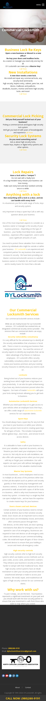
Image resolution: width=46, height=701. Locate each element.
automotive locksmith (33, 410)
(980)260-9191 (14, 648)
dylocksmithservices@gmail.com (21, 651)
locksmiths (31, 390)
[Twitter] (10, 675)
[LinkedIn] (17, 675)
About (17, 687)
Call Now (23, 69)
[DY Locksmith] (17, 4)
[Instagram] (13, 675)
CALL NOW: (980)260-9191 (23, 698)
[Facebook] (3, 675)
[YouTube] (6, 675)
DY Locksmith (20, 249)
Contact (28, 687)
